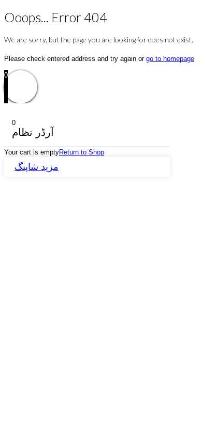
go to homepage (170, 59)
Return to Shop (81, 152)
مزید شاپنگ (37, 167)
